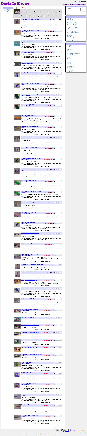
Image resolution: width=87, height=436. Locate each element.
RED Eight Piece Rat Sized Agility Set (29, 280)
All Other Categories (7, 9)
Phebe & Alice (69, 33)
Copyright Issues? (66, 431)
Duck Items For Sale (71, 37)
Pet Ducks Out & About (71, 28)
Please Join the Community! (72, 40)
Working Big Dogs (70, 64)
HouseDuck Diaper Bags (71, 31)
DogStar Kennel (70, 63)
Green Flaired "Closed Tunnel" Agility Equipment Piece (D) (29, 181)
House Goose (69, 68)
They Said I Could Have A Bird (73, 27)
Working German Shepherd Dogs (73, 52)
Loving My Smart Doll (71, 49)
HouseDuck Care (70, 19)
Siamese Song (70, 70)
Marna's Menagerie (70, 45)
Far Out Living (69, 55)
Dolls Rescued (69, 46)
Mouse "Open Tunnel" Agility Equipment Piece (31, 19)
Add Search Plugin (27, 8)
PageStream (69, 71)
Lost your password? (71, 13)
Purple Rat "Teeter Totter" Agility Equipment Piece (28, 223)
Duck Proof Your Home (71, 22)
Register (68, 14)
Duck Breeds (69, 35)
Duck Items (6, 10)
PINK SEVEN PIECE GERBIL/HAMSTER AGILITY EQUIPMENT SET (29, 213)
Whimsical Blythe (70, 48)
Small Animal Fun (70, 61)
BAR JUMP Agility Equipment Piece (28, 52)
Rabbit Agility (69, 62)
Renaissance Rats (70, 66)
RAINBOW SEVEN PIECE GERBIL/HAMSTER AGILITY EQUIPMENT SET (30, 255)
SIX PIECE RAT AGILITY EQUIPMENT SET (30, 317)
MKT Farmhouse (70, 54)
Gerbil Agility (69, 58)
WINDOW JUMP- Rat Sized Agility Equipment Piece (28, 363)
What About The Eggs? (71, 24)
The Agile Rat (69, 57)
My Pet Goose (69, 67)
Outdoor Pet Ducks (70, 39)
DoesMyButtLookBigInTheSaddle (73, 53)
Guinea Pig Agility (70, 59)
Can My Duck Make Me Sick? (73, 32)
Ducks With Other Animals (72, 23)
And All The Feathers (71, 26)
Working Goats (70, 50)
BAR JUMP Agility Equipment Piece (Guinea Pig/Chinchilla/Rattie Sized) (30, 63)
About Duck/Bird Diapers (71, 20)
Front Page (69, 18)
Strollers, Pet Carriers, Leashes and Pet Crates (76, 30)
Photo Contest (69, 36)
